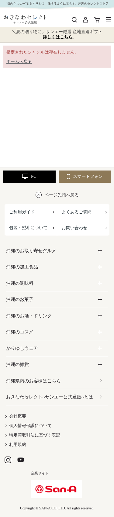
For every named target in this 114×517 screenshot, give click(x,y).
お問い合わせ (74, 228)
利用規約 (17, 444)
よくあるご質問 (77, 212)
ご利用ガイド (22, 212)
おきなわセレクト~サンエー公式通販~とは (49, 397)
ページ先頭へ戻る (62, 195)
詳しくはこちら (58, 37)
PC (33, 176)
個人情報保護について (30, 425)
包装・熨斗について (28, 228)
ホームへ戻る (19, 61)
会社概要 (17, 416)
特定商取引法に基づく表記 (34, 435)
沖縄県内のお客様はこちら (33, 380)
